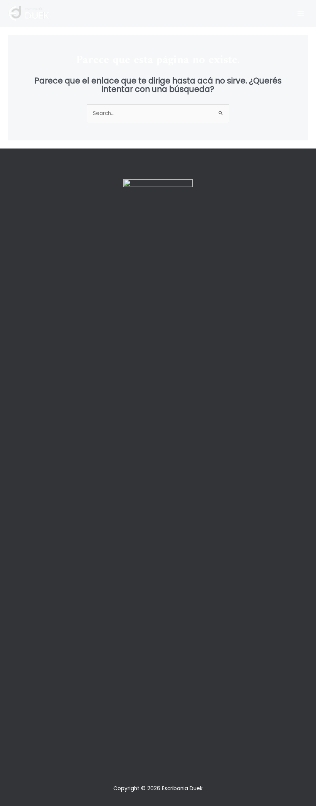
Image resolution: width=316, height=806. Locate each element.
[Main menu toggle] (301, 13)
